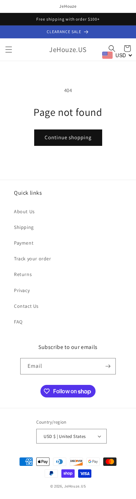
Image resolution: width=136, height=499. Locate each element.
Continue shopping (68, 137)
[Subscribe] (107, 366)
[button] (8, 49)
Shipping (24, 227)
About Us (24, 211)
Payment (23, 243)
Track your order (32, 258)
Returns (23, 274)
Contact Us (26, 306)
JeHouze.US (75, 486)
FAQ (18, 322)
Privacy (22, 290)
